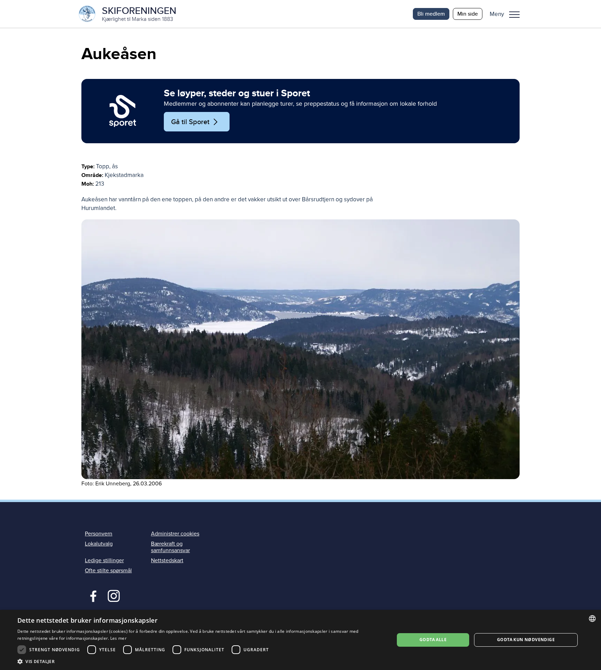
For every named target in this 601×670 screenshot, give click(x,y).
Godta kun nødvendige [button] (526, 640)
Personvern (98, 533)
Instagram (113, 595)
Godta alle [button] (433, 640)
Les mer (118, 638)
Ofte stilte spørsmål (108, 570)
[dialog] (300, 640)
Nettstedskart (167, 560)
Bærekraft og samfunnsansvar (170, 547)
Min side (467, 14)
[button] (507, 14)
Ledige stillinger (104, 560)
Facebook (91, 595)
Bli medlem (431, 14)
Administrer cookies (175, 533)
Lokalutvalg (99, 543)
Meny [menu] (514, 14)
